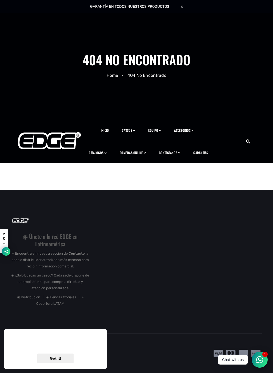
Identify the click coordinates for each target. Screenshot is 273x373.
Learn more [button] (82, 344)
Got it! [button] (55, 358)
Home (112, 75)
